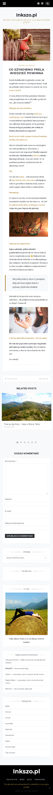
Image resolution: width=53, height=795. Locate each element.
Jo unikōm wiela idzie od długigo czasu (26, 205)
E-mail (8, 511)
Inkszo (8, 674)
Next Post (42, 379)
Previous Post (12, 379)
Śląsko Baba (10, 680)
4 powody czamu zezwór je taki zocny (28, 674)
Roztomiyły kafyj (21, 668)
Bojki (7, 706)
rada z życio (14, 90)
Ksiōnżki (8, 729)
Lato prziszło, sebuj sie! (23, 689)
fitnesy (36, 155)
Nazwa (9, 499)
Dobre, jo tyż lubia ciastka (26, 791)
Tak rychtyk (30, 65)
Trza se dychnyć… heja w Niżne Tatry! (22, 424)
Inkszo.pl (26, 15)
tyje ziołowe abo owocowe (23, 180)
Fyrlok (7, 718)
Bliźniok (8, 689)
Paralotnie (9, 735)
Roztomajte (10, 747)
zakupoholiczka (11, 660)
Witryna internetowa (14, 523)
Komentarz (11, 461)
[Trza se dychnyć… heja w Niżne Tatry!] (26, 407)
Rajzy (7, 741)
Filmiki (8, 712)
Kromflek (21, 65)
